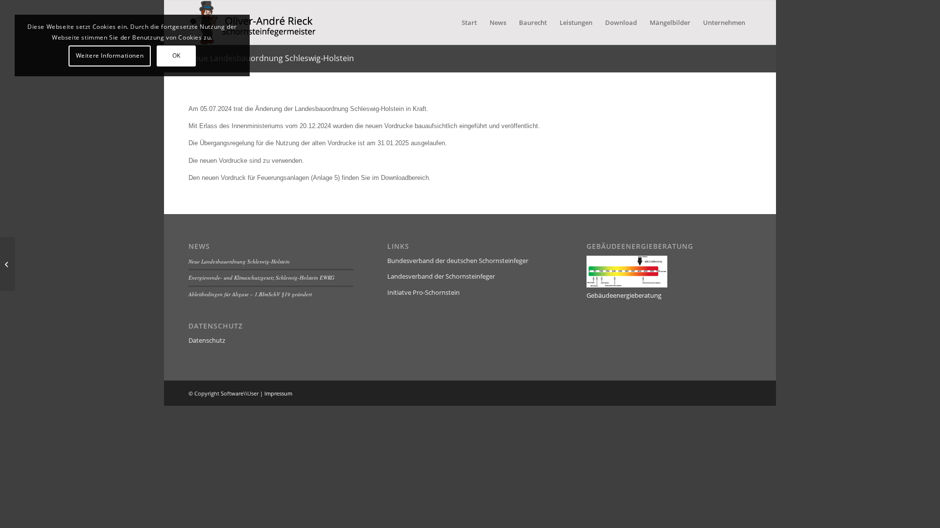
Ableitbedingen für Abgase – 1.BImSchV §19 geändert (250, 294)
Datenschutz (206, 340)
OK (176, 55)
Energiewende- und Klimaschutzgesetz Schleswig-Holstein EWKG (261, 277)
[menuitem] (469, 22)
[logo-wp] (261, 22)
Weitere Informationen (110, 55)
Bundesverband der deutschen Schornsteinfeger (457, 260)
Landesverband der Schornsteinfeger (441, 276)
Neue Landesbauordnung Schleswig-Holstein (271, 58)
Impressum (278, 393)
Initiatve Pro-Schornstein (423, 292)
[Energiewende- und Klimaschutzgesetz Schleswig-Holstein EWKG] (7, 264)
